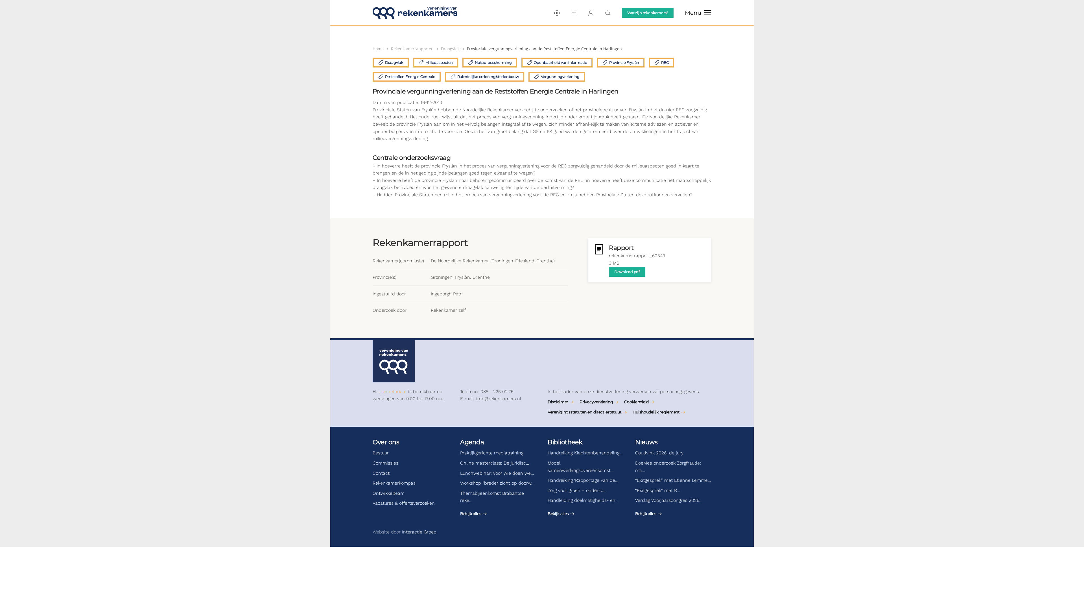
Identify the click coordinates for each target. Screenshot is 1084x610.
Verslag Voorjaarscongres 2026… (668, 500)
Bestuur (381, 453)
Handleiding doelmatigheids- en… (583, 500)
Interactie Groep (419, 532)
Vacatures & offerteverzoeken (404, 503)
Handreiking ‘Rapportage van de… (583, 480)
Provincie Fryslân (624, 62)
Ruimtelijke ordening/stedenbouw (488, 76)
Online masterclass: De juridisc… (494, 463)
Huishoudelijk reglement (656, 412)
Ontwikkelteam (389, 493)
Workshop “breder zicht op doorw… (497, 483)
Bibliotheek (565, 442)
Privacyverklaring (596, 401)
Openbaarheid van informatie (560, 62)
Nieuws (646, 442)
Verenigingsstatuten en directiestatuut (584, 412)
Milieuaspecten (439, 62)
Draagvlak (394, 62)
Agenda (472, 442)
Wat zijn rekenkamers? (647, 12)
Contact (381, 473)
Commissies (385, 463)
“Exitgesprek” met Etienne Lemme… (673, 480)
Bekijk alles (470, 513)
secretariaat (394, 391)
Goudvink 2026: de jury (659, 453)
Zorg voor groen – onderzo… (577, 490)
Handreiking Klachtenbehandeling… (585, 453)
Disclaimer (558, 401)
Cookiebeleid (636, 401)
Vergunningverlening (560, 76)
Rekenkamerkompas (394, 483)
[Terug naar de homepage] (415, 12)
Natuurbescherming (493, 62)
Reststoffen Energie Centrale (410, 76)
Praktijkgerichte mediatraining (491, 453)
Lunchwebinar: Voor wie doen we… (497, 473)
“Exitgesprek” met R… (657, 490)
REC (664, 62)
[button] (698, 12)
